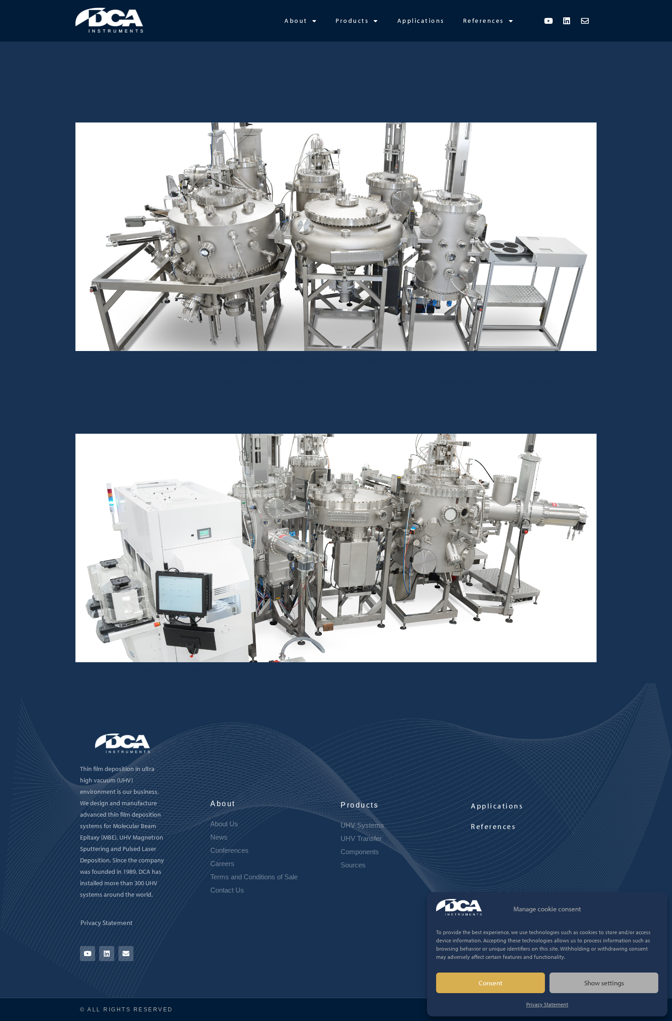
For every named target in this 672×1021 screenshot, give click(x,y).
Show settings (604, 982)
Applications (421, 20)
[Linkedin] (567, 21)
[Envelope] (585, 21)
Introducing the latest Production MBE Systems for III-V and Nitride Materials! (249, 108)
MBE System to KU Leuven (133, 420)
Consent (490, 982)
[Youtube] (549, 21)
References (483, 20)
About (296, 20)
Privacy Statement (547, 1004)
